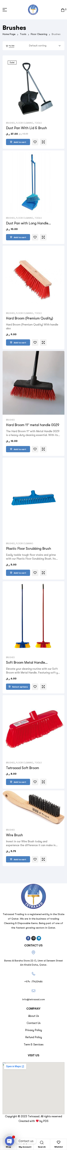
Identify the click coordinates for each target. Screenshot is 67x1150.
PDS (45, 1121)
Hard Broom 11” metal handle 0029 (32, 425)
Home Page (9, 34)
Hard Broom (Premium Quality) (29, 318)
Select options (20, 687)
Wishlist (58, 1147)
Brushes (10, 123)
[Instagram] (33, 938)
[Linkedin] (39, 938)
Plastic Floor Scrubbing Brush (28, 548)
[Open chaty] (9, 1141)
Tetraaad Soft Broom (22, 768)
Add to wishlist (35, 142)
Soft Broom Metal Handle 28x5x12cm (25, 662)
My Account (25, 1147)
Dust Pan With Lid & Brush (26, 128)
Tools (23, 34)
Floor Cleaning (39, 34)
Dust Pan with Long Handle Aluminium (27, 223)
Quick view (43, 142)
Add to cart (20, 142)
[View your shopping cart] (62, 9)
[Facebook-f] (28, 938)
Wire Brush (14, 835)
